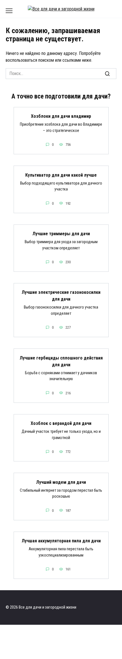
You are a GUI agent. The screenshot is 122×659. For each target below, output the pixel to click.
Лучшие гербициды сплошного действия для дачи (61, 361)
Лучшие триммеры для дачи (61, 233)
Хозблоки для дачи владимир (61, 116)
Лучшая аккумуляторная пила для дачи (61, 541)
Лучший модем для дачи (61, 482)
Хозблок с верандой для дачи (61, 423)
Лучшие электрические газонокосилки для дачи (61, 296)
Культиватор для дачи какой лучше (61, 174)
